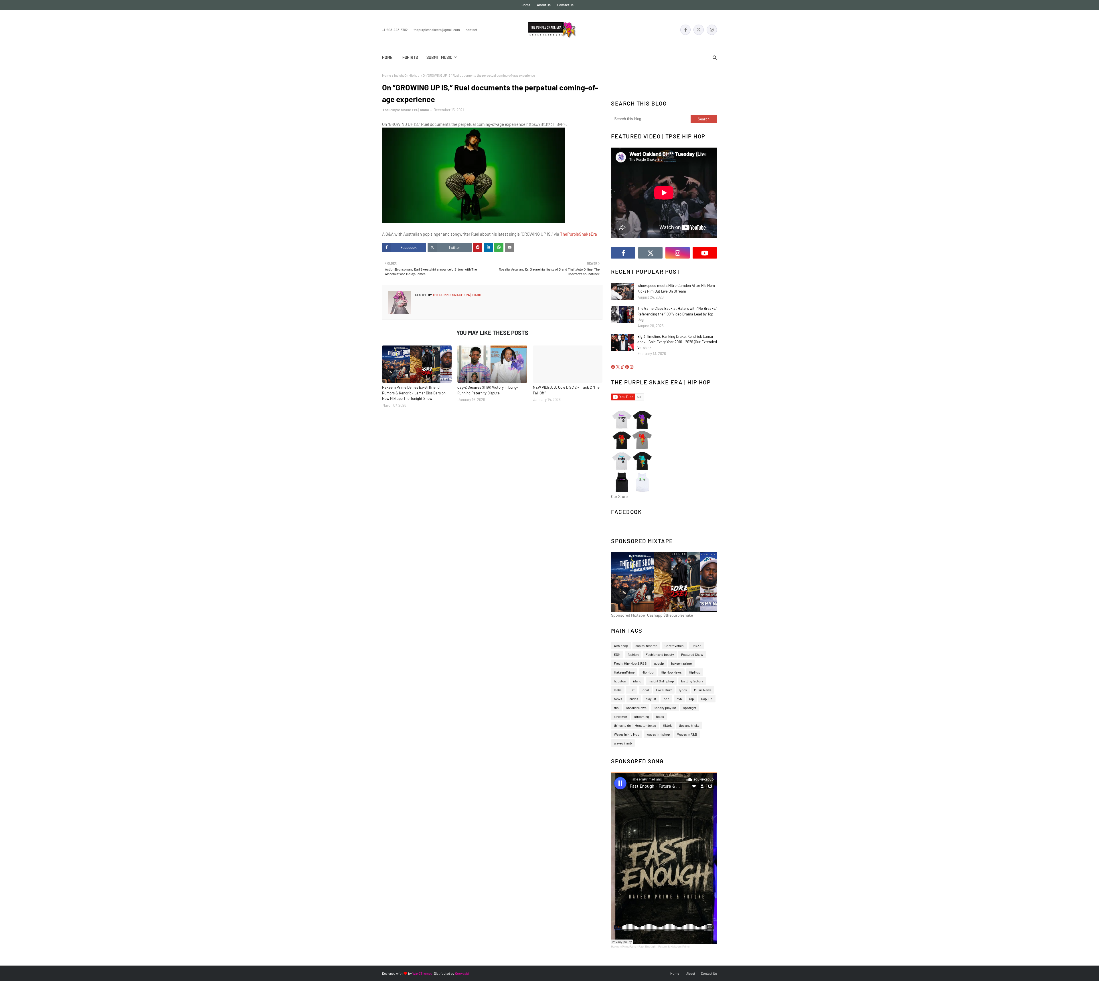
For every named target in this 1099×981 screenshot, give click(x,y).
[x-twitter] (698, 30)
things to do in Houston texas (635, 725)
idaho (637, 681)
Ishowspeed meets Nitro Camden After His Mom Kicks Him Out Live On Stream (676, 288)
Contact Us (565, 5)
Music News (702, 690)
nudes (633, 699)
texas (660, 716)
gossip (659, 663)
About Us (544, 5)
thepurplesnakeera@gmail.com (437, 30)
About (690, 973)
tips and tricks (689, 725)
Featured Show (692, 654)
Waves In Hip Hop (626, 734)
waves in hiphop (658, 734)
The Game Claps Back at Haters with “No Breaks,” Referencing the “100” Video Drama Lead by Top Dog (677, 314)
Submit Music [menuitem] (439, 57)
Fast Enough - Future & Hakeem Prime (664, 946)
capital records (646, 646)
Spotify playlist (665, 708)
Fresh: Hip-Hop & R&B (630, 663)
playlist (650, 699)
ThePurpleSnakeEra (578, 234)
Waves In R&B (687, 734)
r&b (679, 699)
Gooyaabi (462, 973)
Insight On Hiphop (407, 75)
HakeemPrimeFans (623, 946)
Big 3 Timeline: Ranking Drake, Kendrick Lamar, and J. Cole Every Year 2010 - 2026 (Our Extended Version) (677, 342)
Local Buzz (664, 690)
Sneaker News (636, 708)
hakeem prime (681, 663)
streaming (641, 716)
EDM (617, 654)
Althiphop (621, 646)
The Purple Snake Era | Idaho (405, 110)
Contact (471, 30)
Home (525, 5)
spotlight (689, 708)
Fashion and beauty (660, 654)
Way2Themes (422, 973)
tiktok (667, 725)
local (645, 690)
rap (691, 699)
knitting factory (692, 681)
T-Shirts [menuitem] (409, 57)
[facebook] (685, 30)
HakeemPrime (624, 672)
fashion (633, 654)
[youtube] (705, 253)
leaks (618, 690)
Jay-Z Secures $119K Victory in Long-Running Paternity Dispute (487, 390)
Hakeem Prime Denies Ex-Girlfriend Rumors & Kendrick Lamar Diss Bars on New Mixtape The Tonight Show (414, 393)
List (632, 690)
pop (666, 699)
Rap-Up (707, 699)
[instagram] (712, 30)
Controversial (674, 646)
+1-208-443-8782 (395, 30)
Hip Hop (648, 672)
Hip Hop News (671, 672)
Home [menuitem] (387, 57)
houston (620, 681)
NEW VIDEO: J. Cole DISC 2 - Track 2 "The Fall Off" (566, 390)
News (618, 699)
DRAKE (696, 646)
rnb (616, 708)
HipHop (694, 672)
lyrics (683, 690)
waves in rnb (623, 743)
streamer (620, 716)
